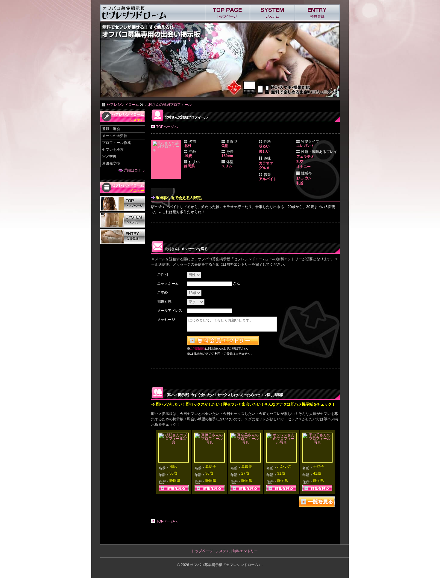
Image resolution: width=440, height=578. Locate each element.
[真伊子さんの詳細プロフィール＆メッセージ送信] (209, 442)
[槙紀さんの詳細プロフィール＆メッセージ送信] (173, 442)
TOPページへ (167, 127)
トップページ (202, 551)
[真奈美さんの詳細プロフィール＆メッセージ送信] (245, 442)
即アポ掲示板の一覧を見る (317, 501)
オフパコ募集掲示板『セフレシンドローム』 (226, 565)
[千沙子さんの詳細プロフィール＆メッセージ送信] (317, 442)
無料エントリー (245, 551)
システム (223, 551)
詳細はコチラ (134, 170)
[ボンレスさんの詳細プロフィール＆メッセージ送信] (281, 442)
